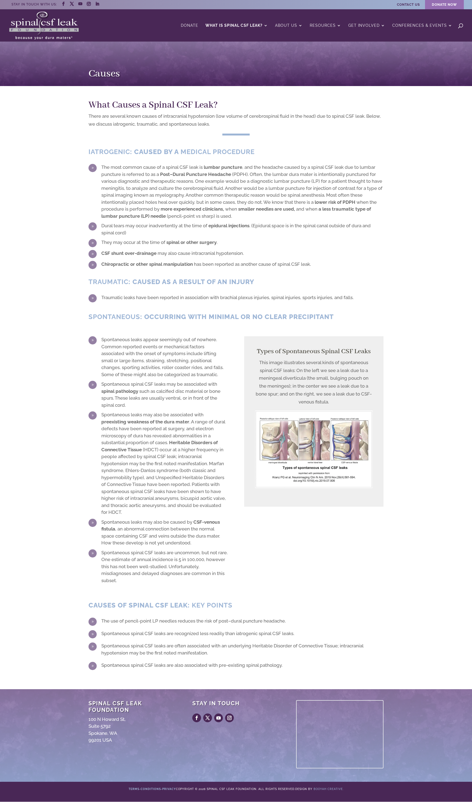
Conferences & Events (419, 25)
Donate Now (444, 5)
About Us (286, 25)
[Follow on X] (207, 717)
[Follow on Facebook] (196, 717)
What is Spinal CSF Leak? (233, 25)
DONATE (189, 25)
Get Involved (364, 25)
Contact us (408, 5)
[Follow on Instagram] (229, 717)
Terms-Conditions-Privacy (152, 789)
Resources (323, 25)
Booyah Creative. (329, 789)
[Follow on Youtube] (218, 717)
